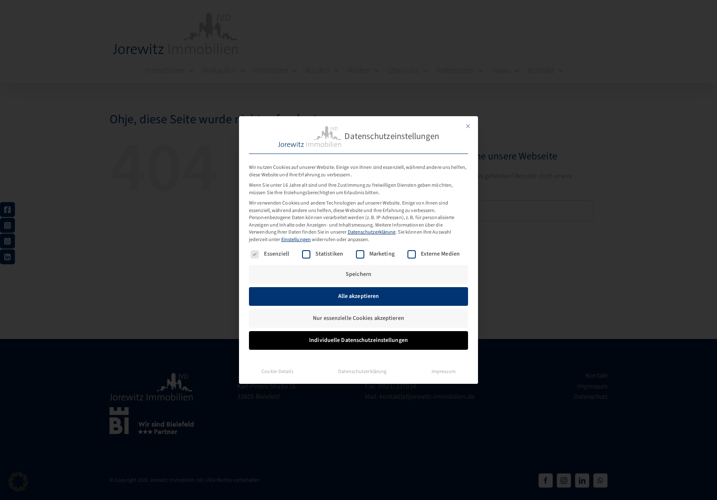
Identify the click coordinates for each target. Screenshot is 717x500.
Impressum (444, 371)
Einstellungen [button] (296, 239)
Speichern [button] (358, 274)
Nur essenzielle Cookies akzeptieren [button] (358, 318)
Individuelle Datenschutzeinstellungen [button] (358, 340)
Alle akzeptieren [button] (358, 296)
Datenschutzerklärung (372, 232)
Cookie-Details (277, 371)
